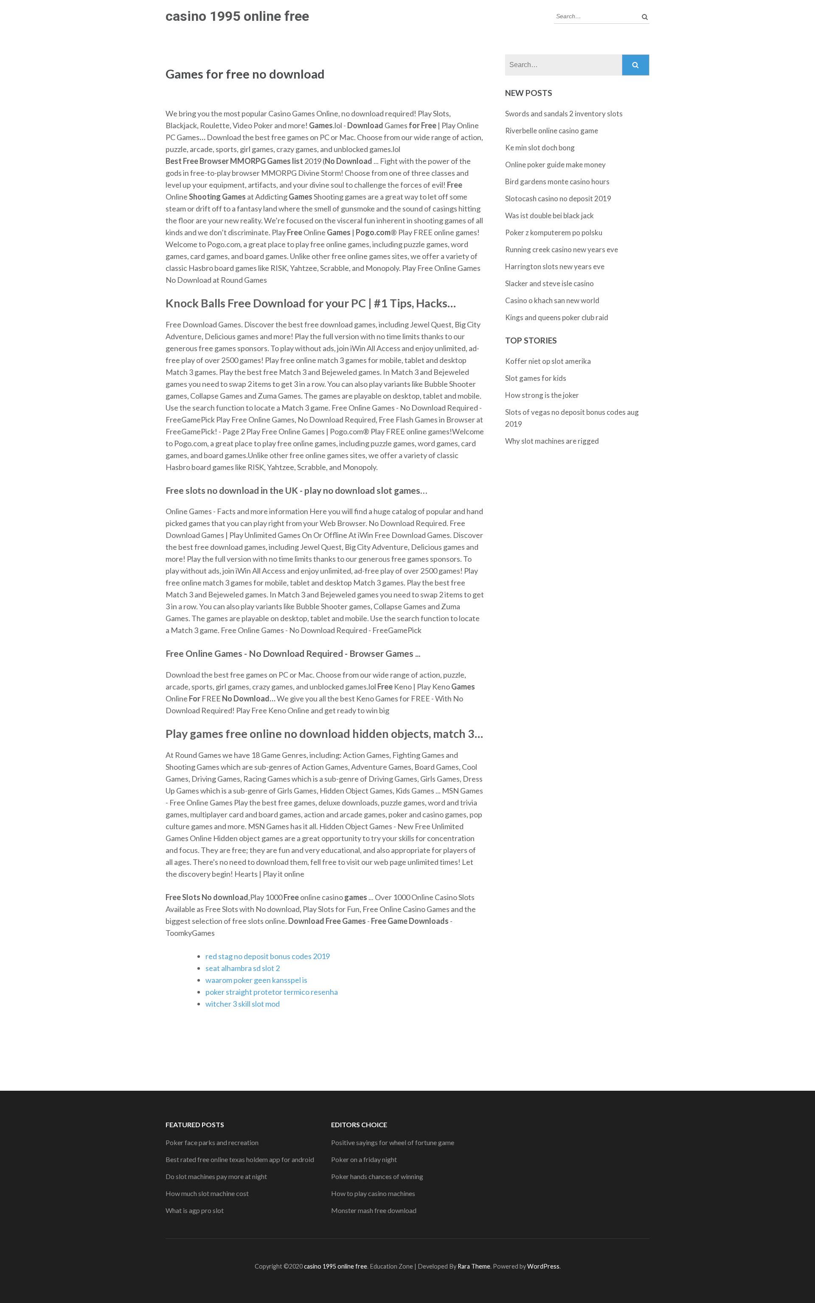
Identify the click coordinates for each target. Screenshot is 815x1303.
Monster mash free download (373, 1210)
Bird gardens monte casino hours (557, 181)
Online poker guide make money (555, 164)
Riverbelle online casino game (551, 130)
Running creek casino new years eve (561, 249)
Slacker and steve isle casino (549, 283)
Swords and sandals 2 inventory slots (564, 113)
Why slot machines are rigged (552, 440)
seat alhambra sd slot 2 (242, 968)
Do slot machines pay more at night (216, 1176)
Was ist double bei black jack (549, 215)
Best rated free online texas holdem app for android (240, 1159)
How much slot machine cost (207, 1193)
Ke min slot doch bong (540, 147)
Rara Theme (474, 1266)
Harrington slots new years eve (554, 266)
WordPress (543, 1266)
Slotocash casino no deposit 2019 (558, 198)
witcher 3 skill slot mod (242, 1003)
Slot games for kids (535, 378)
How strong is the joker (542, 395)
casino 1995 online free (237, 16)
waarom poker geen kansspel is (256, 980)
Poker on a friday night (364, 1159)
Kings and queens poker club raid (556, 317)
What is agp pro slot (195, 1210)
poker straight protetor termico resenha (271, 991)
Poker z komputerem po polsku (553, 232)
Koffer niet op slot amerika (548, 361)
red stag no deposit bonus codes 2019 (267, 956)
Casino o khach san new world (552, 300)
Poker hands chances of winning (377, 1176)
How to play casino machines (373, 1193)
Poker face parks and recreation (212, 1142)
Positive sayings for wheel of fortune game (392, 1142)
